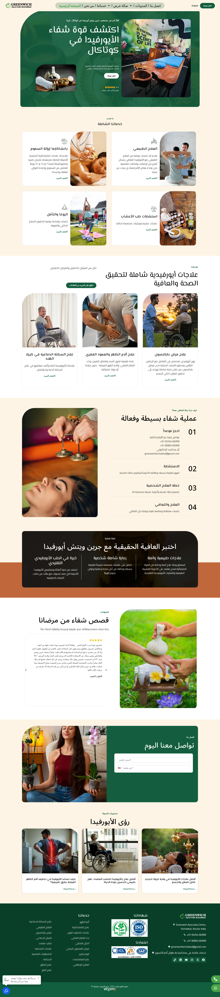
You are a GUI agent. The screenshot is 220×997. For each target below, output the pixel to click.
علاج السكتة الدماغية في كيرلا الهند (49, 357)
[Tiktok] (174, 959)
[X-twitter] (197, 959)
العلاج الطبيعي (145, 149)
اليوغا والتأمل (57, 214)
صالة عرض (120, 5)
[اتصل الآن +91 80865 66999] (215, 979)
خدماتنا (101, 5)
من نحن (89, 5)
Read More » (70, 889)
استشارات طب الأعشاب (139, 216)
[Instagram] (192, 959)
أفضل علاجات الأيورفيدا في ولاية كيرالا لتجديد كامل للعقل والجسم (170, 880)
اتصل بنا (155, 5)
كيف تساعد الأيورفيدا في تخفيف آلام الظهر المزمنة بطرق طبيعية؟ (51, 880)
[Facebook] (203, 959)
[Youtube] (186, 959)
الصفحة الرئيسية (70, 5)
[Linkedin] (180, 959)
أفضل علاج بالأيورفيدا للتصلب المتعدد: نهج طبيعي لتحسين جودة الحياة (111, 880)
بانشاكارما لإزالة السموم (49, 149)
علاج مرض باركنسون (170, 354)
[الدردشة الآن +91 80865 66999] (215, 988)
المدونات (141, 5)
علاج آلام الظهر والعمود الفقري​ (110, 354)
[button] (26, 670)
